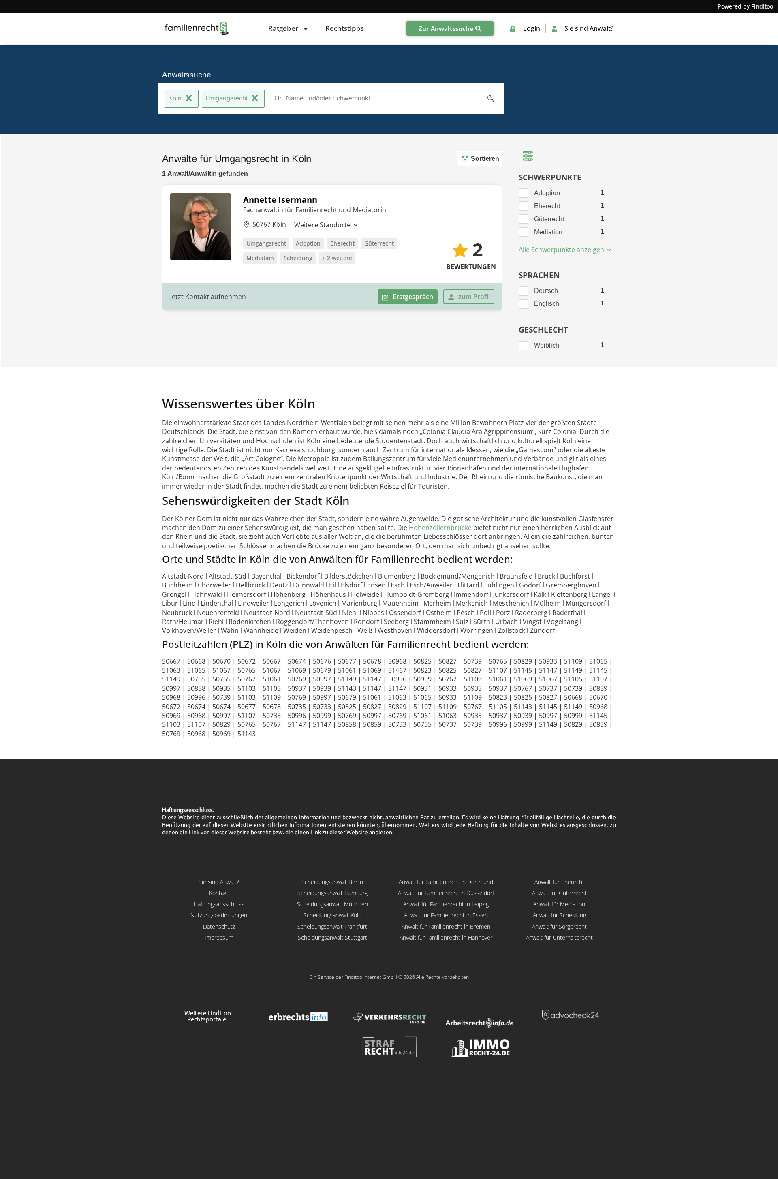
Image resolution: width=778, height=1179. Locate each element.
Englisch (546, 303)
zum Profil (474, 296)
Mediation (260, 258)
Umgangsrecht (226, 98)
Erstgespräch (413, 296)
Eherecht (342, 243)
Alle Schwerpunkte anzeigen (562, 249)
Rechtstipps (344, 28)
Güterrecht (379, 243)
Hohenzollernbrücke (440, 527)
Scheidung (298, 258)
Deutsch (546, 290)
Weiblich (546, 345)
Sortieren (485, 158)
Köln (175, 98)
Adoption (308, 243)
